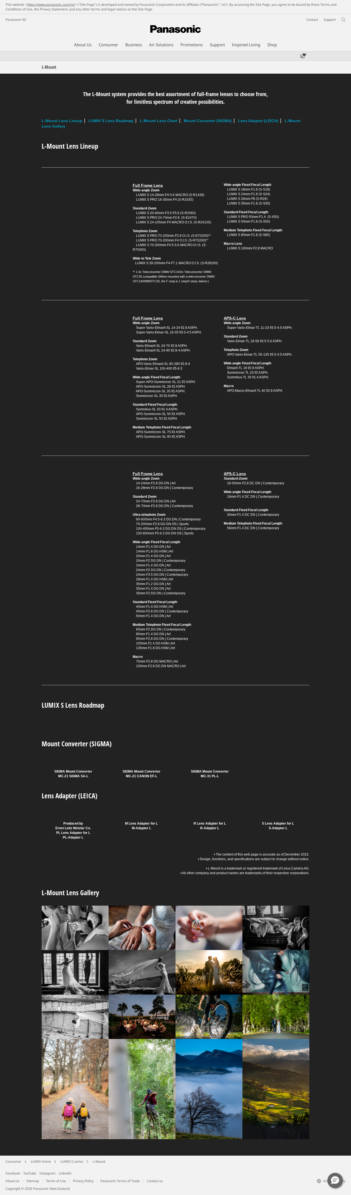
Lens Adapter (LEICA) (258, 121)
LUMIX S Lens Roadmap (111, 121)
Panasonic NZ (15, 19)
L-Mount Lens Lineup (62, 121)
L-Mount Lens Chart (158, 121)
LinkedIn (65, 1173)
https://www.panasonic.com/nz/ (51, 4)
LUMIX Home (41, 1161)
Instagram (47, 1173)
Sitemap (32, 1181)
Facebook (12, 1173)
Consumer (13, 1161)
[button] (335, 1180)
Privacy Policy (83, 1181)
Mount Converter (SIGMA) (208, 121)
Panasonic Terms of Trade (120, 1181)
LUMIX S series (71, 1161)
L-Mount (99, 1161)
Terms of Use (56, 1181)
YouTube (29, 1173)
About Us (12, 1181)
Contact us (155, 1181)
